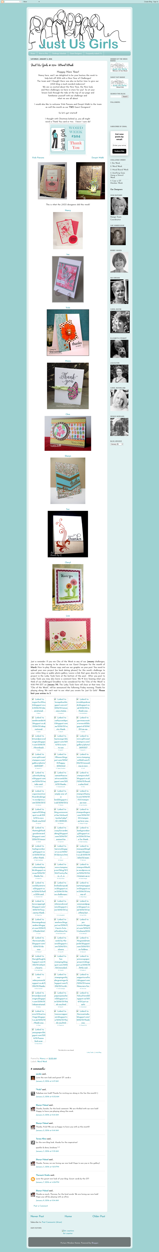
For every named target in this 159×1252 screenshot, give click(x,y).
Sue (68, 509)
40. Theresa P (38, 952)
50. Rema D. (60, 1007)
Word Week (42, 1062)
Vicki (68, 308)
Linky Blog (98, 1052)
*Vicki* (39, 1090)
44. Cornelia (60, 970)
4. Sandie (38, 731)
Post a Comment (41, 1206)
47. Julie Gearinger (60, 988)
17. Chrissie (60, 805)
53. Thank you (60, 1025)
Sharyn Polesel (42, 1105)
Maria (68, 361)
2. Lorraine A (61, 713)
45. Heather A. (83, 970)
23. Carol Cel (61, 841)
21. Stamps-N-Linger (83, 823)
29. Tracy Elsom (60, 878)
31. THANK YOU (38, 896)
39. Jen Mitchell (83, 933)
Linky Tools (90, 1052)
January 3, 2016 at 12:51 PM (47, 1167)
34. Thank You (38, 915)
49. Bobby (38, 1007)
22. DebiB (38, 841)
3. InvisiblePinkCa (83, 713)
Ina (67, 254)
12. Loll (83, 768)
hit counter (68, 1233)
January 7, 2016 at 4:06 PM (47, 1182)
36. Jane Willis (83, 915)
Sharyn (68, 456)
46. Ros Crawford (38, 988)
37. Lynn (38, 933)
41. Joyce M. (60, 952)
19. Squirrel (38, 823)
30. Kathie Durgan (83, 878)
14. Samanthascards (60, 786)
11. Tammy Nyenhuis (60, 768)
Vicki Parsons (38, 158)
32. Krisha (60, 896)
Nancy (68, 210)
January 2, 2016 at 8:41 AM (47, 1115)
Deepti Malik (98, 158)
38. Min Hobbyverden (61, 933)
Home (33, 53)
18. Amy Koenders (83, 805)
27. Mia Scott (83, 860)
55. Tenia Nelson (38, 1043)
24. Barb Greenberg (83, 841)
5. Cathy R (60, 731)
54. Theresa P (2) (83, 1025)
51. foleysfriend (82, 1007)
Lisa (68, 616)
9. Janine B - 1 (83, 750)
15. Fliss (83, 786)
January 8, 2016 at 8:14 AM (47, 1200)
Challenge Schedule (59, 53)
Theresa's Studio (43, 1175)
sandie (39, 1074)
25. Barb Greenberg (38, 860)
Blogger (95, 1243)
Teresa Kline (41, 1139)
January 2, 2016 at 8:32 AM (47, 1097)
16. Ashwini (38, 805)
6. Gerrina (83, 731)
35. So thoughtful (61, 915)
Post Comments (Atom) (52, 1222)
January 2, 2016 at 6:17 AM (47, 1081)
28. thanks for (38, 878)
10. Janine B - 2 (38, 768)
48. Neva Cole (83, 988)
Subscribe (119, 151)
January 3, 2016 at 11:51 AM (47, 1151)
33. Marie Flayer (83, 896)
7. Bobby (38, 750)
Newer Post (37, 1216)
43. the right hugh (38, 970)
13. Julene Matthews (38, 786)
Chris (68, 414)
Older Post (99, 1216)
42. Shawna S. (83, 952)
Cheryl (68, 563)
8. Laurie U (60, 750)
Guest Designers (76, 53)
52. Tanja (38, 1025)
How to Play (43, 53)
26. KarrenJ (60, 860)
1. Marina (38, 713)
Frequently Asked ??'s (94, 53)
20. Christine (61, 823)
